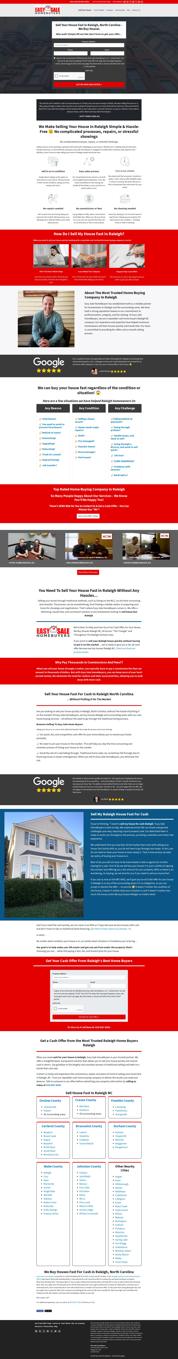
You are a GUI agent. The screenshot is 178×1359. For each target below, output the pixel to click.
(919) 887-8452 (75, 1302)
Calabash (84, 1140)
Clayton (83, 1173)
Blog (55, 1326)
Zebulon (48, 1199)
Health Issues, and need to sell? (122, 437)
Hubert (47, 1110)
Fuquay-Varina (51, 1213)
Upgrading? (48, 443)
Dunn (118, 1180)
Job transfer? (49, 465)
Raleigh (47, 1173)
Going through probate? (120, 429)
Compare (109, 10)
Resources (38, 1326)
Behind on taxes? (51, 433)
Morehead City (51, 1154)
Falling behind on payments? (121, 420)
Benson (83, 1184)
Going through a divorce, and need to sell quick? (124, 447)
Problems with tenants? (120, 468)
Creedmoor (121, 1195)
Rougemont (121, 1147)
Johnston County (89, 1166)
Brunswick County (89, 1126)
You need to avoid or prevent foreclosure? (52, 426)
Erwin (118, 1202)
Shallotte (84, 1136)
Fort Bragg (120, 1243)
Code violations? (124, 461)
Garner (47, 1187)
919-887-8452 (118, 879)
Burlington (120, 1221)
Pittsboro (120, 1228)
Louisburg (120, 1107)
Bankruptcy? (121, 475)
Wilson (118, 1214)
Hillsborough (122, 1184)
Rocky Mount (122, 1254)
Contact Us (136, 10)
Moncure (119, 1232)
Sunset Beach (86, 1143)
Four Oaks (84, 1187)
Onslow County (50, 1100)
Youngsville (121, 1114)
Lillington (120, 1199)
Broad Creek (50, 1136)
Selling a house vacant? (85, 420)
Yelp (93, 1302)
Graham (119, 1225)
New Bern (84, 1106)
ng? (48, 449)
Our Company (80, 1323)
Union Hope (121, 1262)
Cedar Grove (121, 1210)
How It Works (99, 10)
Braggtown (121, 1143)
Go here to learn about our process (109, 929)
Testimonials (120, 10)
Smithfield (84, 1176)
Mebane (119, 1217)
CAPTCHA (89, 70)
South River (50, 1151)
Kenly (82, 1195)
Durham (119, 1132)
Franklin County (122, 1100)
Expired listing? (50, 460)
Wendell (48, 1195)
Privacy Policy (48, 1326)
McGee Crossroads (88, 1213)
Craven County (85, 1100)
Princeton (84, 1191)
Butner (118, 1188)
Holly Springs (50, 1210)
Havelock (84, 1110)
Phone (71, 50)
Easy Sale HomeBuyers (45, 1276)
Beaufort (48, 1143)
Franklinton (121, 1110)
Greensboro (121, 1247)
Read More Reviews (88, 572)
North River (49, 1147)
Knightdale (49, 1191)
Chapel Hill (120, 1136)
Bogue (47, 1140)
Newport (48, 1132)
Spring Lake (121, 1240)
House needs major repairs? (87, 429)
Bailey (118, 1258)
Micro (82, 1199)
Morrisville (49, 1184)
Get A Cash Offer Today (88, 516)
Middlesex (120, 1191)
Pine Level (84, 1202)
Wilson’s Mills (86, 1206)
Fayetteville (121, 1236)
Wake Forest (50, 1202)
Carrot (122, 1356)
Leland (82, 1132)
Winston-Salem (123, 1251)
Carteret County (53, 1126)
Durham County (125, 1126)
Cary (46, 1176)
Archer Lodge (86, 1210)
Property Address (89, 41)
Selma (82, 1180)
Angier (118, 1177)
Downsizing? (49, 438)
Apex (46, 1180)
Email (107, 50)
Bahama (119, 1140)
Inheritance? (49, 419)
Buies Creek (121, 1206)
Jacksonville (50, 1107)
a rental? (51, 454)
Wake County (53, 1166)
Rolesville (48, 1206)
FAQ (128, 10)
